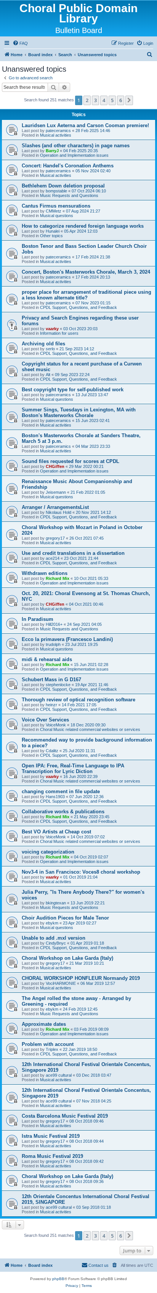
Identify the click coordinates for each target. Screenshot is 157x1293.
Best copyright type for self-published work (72, 389)
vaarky (52, 328)
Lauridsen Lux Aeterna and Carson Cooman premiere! (85, 125)
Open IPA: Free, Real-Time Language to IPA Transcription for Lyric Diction (73, 768)
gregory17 (55, 538)
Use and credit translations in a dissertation (73, 553)
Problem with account (48, 1044)
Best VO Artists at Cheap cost (56, 832)
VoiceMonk (56, 725)
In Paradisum (37, 619)
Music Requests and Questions (69, 195)
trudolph (53, 644)
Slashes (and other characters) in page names (76, 145)
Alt (48, 374)
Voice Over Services (45, 720)
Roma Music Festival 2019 (52, 1156)
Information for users (59, 333)
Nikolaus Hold (58, 512)
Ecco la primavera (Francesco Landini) (67, 639)
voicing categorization (48, 852)
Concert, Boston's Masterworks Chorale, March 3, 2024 (86, 272)
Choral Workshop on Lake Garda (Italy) (67, 958)
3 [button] (95, 100)
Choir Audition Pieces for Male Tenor (65, 918)
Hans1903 (55, 796)
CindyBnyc (56, 943)
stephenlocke (58, 684)
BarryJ (52, 150)
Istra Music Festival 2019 (51, 1136)
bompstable (56, 191)
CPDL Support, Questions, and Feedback (78, 307)
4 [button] (104, 100)
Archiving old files (43, 343)
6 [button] (120, 100)
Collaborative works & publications (63, 811)
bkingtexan (56, 903)
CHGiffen (55, 466)
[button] (129, 100)
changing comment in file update (61, 791)
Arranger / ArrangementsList (55, 507)
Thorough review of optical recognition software (78, 699)
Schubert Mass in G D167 (51, 679)
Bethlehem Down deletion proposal (63, 186)
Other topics (51, 235)
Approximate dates (44, 1024)
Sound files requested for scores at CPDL (70, 461)
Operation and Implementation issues (74, 155)
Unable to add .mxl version (53, 938)
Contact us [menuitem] (98, 1265)
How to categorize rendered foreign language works (83, 226)
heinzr (51, 704)
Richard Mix (57, 578)
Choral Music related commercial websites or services (90, 729)
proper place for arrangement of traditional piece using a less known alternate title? (86, 295)
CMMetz (53, 211)
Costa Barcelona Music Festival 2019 (65, 1116)
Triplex (52, 1049)
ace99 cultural (59, 1075)
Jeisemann (56, 492)
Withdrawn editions (44, 573)
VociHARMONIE (61, 983)
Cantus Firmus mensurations (56, 206)
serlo (50, 348)
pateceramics (58, 130)
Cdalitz (52, 750)
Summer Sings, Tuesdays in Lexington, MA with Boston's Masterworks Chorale (79, 412)
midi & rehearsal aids (47, 659)
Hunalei (52, 231)
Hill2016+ (54, 624)
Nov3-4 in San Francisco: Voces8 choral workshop (81, 872)
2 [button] (87, 100)
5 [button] (112, 100)
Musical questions (56, 215)
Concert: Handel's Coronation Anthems (68, 166)
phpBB (58, 1279)
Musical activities (55, 135)
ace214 (52, 558)
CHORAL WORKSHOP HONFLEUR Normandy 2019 (81, 978)
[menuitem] (20, 43)
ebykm (52, 923)
